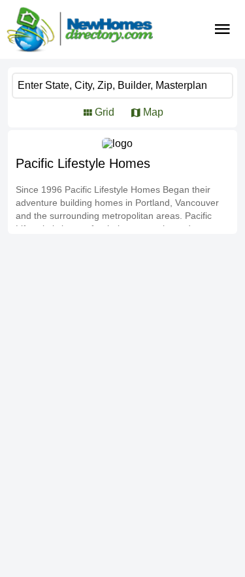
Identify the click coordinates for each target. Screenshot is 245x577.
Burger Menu (222, 29)
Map (153, 112)
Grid (104, 112)
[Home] (80, 29)
